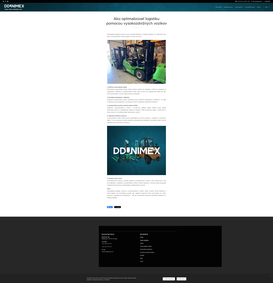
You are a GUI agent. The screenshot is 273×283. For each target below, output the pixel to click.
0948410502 (267, 1)
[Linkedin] (8, 1)
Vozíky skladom (144, 240)
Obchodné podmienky (146, 249)
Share (110, 207)
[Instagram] (5, 1)
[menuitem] (219, 7)
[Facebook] (3, 1)
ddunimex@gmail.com (257, 1)
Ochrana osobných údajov (147, 252)
